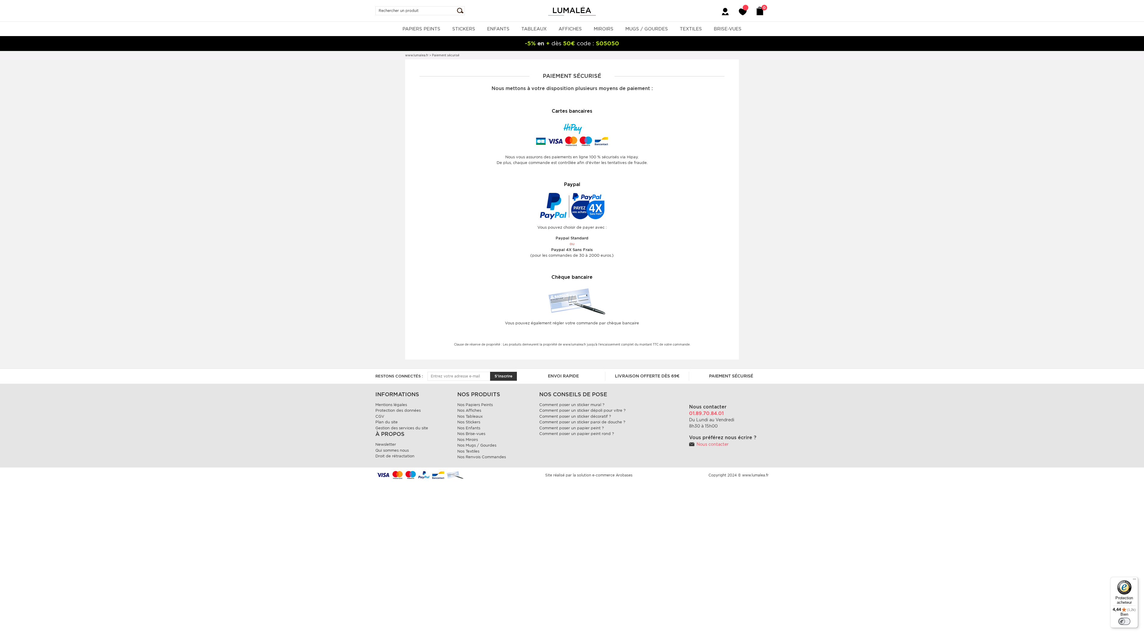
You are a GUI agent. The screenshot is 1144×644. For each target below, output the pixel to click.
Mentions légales (391, 404)
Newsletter (385, 444)
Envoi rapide (563, 376)
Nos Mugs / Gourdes (476, 445)
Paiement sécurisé (731, 376)
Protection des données (398, 410)
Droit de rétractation (394, 456)
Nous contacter (713, 444)
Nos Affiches (469, 410)
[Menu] (1134, 580)
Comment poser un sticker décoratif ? (575, 416)
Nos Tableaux (470, 416)
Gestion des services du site (401, 428)
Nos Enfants (468, 428)
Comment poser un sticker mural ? (571, 404)
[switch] (1124, 621)
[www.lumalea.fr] (572, 10)
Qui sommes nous (392, 450)
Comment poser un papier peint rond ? (576, 433)
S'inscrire (503, 376)
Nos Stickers (468, 422)
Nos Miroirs (467, 439)
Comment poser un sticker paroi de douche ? (582, 422)
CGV (379, 416)
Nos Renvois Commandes (481, 457)
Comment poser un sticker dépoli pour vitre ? (582, 410)
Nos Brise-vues (471, 433)
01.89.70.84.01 (706, 413)
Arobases (624, 475)
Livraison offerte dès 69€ (647, 376)
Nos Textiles (468, 451)
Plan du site (386, 422)
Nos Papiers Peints (475, 404)
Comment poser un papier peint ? (571, 428)
